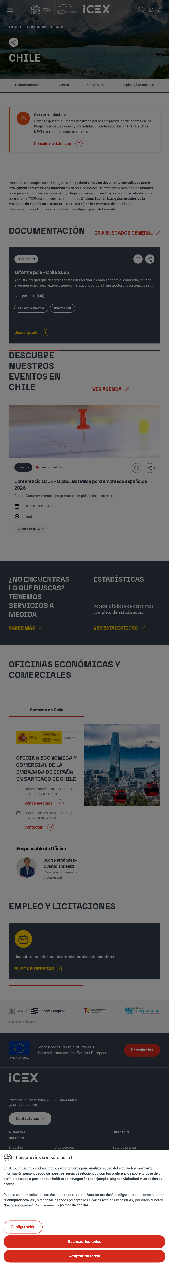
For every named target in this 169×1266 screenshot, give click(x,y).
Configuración (23, 1227)
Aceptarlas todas (84, 1256)
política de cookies (74, 1205)
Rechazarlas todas (84, 1242)
